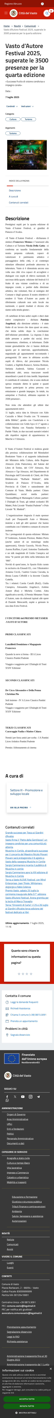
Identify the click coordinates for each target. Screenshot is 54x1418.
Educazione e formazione (24, 1197)
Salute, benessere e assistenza (27, 1216)
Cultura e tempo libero (18, 1163)
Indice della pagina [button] (19, 180)
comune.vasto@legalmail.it (21, 1306)
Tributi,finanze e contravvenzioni (28, 1206)
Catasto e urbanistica (17, 1177)
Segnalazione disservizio (19, 1332)
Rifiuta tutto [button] (27, 1406)
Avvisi (10, 1249)
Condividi (10, 106)
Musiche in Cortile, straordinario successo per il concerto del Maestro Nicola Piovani (26, 852)
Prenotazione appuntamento (21, 1327)
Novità (17, 26)
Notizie (10, 1239)
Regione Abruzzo (13, 3)
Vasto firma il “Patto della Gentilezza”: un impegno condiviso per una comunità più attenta (26, 843)
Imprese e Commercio (18, 1172)
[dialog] (27, 1392)
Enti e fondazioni (15, 1129)
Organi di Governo (16, 1114)
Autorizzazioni (19, 1221)
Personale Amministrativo (20, 1138)
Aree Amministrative (17, 1119)
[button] (27, 1413)
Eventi (10, 1267)
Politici (10, 1133)
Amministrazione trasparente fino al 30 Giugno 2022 (27, 1357)
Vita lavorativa (14, 1168)
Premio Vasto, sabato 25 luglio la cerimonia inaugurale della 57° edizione (25, 892)
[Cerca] (48, 13)
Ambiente (17, 1211)
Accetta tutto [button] (26, 1399)
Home (7, 26)
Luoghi (10, 1263)
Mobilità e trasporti (16, 1182)
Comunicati (30, 26)
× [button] (51, 1369)
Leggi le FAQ (13, 1336)
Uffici (9, 1124)
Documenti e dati (15, 1143)
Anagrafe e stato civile (18, 1158)
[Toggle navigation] (6, 13)
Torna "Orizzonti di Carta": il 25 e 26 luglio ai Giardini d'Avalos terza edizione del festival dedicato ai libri (26, 908)
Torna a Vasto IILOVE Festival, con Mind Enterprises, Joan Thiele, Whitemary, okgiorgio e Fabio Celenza (25, 883)
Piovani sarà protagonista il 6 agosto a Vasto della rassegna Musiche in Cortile (25, 859)
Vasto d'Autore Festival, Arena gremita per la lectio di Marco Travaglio (27, 899)
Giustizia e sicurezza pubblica (27, 1201)
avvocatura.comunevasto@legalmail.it (22, 1313)
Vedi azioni (26, 106)
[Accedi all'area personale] (42, 3)
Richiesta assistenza (17, 1341)
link (12, 1392)
